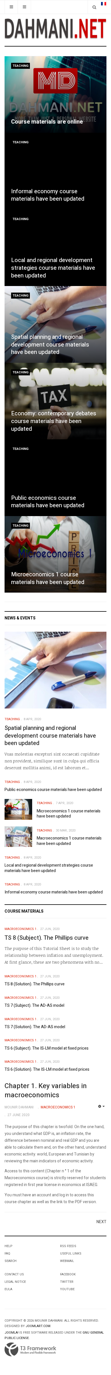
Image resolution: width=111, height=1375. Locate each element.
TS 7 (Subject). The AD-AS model (34, 1005)
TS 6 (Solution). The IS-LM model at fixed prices (47, 1069)
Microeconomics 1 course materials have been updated (47, 578)
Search (11, 1261)
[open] (11, 7)
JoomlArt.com (38, 1326)
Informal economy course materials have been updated (47, 195)
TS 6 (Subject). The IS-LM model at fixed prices (47, 1048)
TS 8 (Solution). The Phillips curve (35, 984)
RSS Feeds (68, 1246)
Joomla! (11, 1332)
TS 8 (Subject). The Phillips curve (47, 938)
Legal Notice (15, 1281)
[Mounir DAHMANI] (55, 29)
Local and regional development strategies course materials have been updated (53, 267)
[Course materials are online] (55, 94)
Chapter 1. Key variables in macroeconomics (46, 1090)
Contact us (14, 1274)
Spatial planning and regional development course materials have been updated (50, 344)
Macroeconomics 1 (20, 929)
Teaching (20, 65)
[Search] (94, 7)
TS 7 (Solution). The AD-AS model (35, 1027)
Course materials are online (47, 122)
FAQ (7, 1253)
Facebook (68, 1274)
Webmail (67, 1261)
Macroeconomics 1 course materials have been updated (69, 841)
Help (9, 1246)
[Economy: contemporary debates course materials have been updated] (55, 401)
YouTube (67, 1289)
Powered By (30, 1349)
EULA (8, 1289)
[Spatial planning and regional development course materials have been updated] (55, 324)
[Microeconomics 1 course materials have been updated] (55, 554)
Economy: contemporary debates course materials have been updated (53, 421)
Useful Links (70, 1253)
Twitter (66, 1281)
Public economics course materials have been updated (47, 502)
